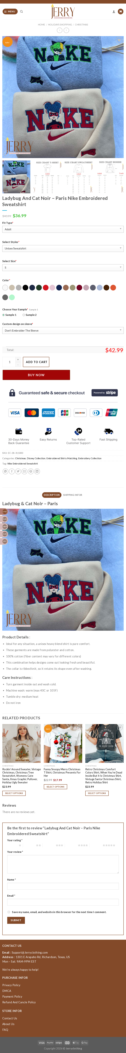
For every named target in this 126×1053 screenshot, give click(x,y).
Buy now (36, 375)
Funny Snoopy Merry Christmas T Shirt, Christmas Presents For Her (62, 772)
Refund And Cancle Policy (19, 1002)
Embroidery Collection (90, 458)
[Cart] (120, 11)
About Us (8, 1024)
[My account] (113, 11)
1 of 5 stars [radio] (12, 845)
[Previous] (8, 97)
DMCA (6, 990)
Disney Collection (36, 458)
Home (41, 24)
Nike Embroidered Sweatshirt (22, 463)
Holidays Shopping (60, 24)
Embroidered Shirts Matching (61, 458)
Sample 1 (10, 314)
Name (11, 879)
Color (6, 280)
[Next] (117, 97)
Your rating (15, 840)
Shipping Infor (72, 495)
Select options (14, 793)
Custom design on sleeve (17, 323)
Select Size (9, 261)
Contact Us (9, 1018)
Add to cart (36, 362)
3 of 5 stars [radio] (49, 845)
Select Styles (10, 241)
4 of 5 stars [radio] (71, 845)
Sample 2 (31, 314)
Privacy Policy (11, 985)
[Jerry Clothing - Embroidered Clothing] (63, 11)
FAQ (5, 1029)
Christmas (81, 24)
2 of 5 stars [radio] (29, 845)
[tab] (51, 495)
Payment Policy (12, 996)
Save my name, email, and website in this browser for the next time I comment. (59, 912)
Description (52, 495)
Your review (15, 851)
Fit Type (7, 222)
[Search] (21, 11)
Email (11, 895)
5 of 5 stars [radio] (96, 845)
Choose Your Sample (15, 309)
